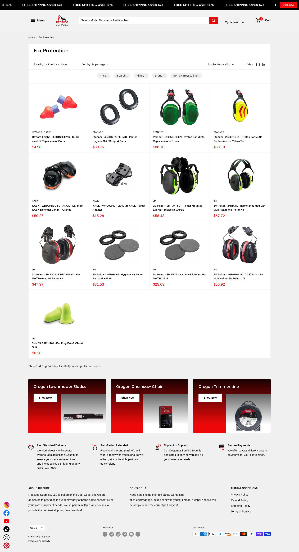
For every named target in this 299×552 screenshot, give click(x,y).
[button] (103, 76)
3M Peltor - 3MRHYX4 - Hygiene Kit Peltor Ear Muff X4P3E (118, 276)
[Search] (213, 20)
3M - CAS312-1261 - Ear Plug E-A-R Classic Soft (58, 345)
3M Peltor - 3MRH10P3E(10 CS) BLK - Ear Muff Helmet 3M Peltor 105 (239, 276)
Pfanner (98, 132)
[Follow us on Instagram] (118, 534)
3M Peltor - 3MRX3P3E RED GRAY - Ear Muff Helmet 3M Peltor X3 (56, 276)
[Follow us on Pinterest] (124, 534)
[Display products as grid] (258, 64)
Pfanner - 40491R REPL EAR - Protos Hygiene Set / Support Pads (115, 138)
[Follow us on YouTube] (131, 534)
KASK (35, 201)
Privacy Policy (239, 494)
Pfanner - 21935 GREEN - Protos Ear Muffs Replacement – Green (179, 138)
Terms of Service (241, 511)
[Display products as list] (263, 64)
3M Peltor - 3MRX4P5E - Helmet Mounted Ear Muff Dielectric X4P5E (177, 207)
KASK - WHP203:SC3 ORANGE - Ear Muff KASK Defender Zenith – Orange (57, 207)
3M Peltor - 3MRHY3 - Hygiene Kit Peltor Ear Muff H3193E (179, 276)
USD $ (33, 528)
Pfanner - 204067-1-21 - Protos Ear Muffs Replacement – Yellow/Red (238, 138)
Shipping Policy (240, 505)
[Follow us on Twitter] (111, 534)
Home (31, 37)
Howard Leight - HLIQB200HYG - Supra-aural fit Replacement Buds (56, 138)
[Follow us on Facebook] (105, 534)
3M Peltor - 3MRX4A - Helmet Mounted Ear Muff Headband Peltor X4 (239, 207)
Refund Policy (239, 500)
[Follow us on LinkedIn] (137, 534)
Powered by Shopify (39, 541)
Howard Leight (41, 132)
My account (233, 22)
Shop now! (289, 4)
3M (154, 201)
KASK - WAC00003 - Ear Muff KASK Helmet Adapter (119, 207)
